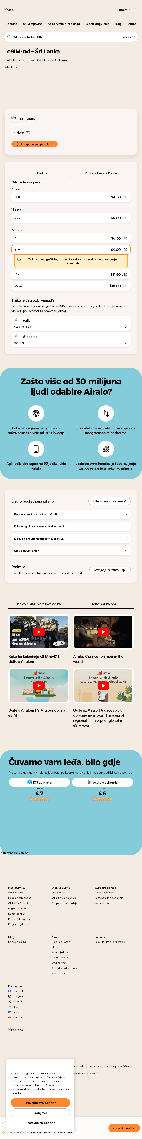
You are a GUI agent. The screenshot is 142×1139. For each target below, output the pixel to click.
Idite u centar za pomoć (109, 501)
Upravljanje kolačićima (117, 1066)
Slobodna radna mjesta (64, 968)
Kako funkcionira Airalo (64, 897)
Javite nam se (102, 903)
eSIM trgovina (32, 24)
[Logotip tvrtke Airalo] (14, 10)
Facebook (17, 990)
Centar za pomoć (104, 892)
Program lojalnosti (18, 924)
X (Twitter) (17, 1001)
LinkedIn (16, 1011)
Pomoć (131, 24)
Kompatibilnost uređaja (64, 903)
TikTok (15, 1006)
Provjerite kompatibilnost (37, 144)
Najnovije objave (17, 941)
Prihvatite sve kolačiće (40, 1103)
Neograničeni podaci (20, 897)
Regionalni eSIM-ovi (19, 908)
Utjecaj (55, 946)
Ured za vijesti (59, 962)
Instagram (17, 996)
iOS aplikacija (42, 782)
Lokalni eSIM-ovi (39, 60)
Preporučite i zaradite (20, 918)
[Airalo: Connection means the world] (103, 632)
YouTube (17, 1017)
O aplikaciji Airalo (97, 24)
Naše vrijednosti (60, 952)
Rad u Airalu (58, 973)
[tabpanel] (71, 234)
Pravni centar (94, 1066)
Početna (11, 24)
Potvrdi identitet (124, 1128)
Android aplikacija (105, 782)
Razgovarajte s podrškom (109, 897)
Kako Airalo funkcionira (64, 24)
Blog (118, 24)
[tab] (41, 173)
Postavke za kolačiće (40, 1123)
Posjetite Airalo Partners (108, 941)
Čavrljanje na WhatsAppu (110, 570)
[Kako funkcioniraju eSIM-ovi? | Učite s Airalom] (39, 632)
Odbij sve (40, 1113)
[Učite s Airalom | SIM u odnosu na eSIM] (39, 685)
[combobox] (71, 37)
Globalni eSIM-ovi (18, 903)
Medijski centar (59, 957)
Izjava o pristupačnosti (84, 1073)
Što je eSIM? (58, 892)
